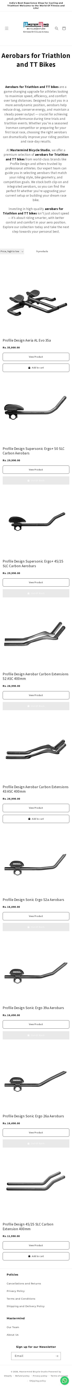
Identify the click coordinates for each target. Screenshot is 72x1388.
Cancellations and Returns (24, 1283)
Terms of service (59, 1376)
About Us (13, 1334)
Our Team (13, 1327)
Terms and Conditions (21, 1298)
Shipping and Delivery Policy (26, 1306)
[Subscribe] (57, 1356)
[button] (6, 28)
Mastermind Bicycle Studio (33, 1371)
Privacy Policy (16, 1291)
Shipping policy (37, 1381)
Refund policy (22, 1376)
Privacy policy (40, 1376)
